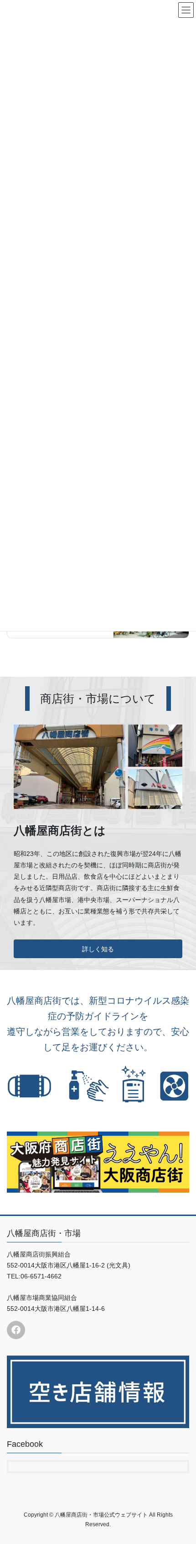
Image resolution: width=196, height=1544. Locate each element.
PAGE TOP (182, 1489)
